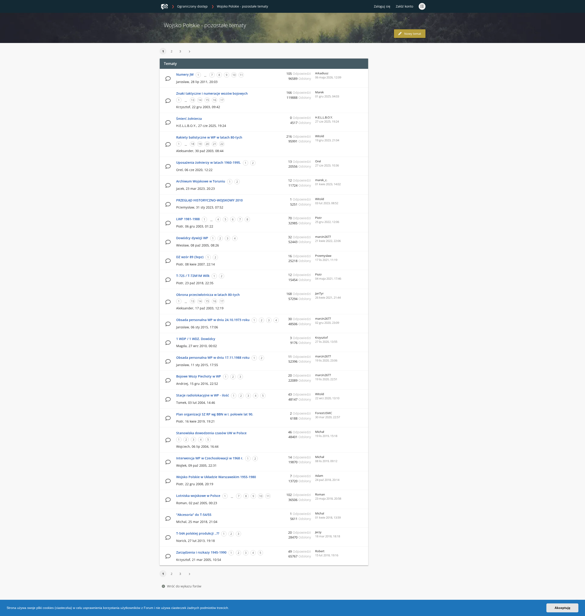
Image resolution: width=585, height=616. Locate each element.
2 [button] (171, 51)
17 (221, 100)
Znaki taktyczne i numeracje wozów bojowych (212, 93)
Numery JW (185, 74)
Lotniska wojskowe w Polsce (198, 495)
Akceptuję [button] (562, 608)
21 (214, 144)
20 (207, 144)
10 (234, 75)
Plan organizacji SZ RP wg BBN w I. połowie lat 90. (214, 414)
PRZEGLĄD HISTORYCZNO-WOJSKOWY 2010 (209, 200)
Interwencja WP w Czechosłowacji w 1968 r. (209, 458)
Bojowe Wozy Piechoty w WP (198, 376)
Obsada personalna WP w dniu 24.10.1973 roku (213, 320)
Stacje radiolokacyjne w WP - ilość (202, 395)
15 (207, 100)
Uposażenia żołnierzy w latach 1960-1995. (208, 162)
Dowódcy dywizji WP (192, 238)
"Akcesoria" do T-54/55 (193, 514)
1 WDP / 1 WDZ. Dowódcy (195, 339)
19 (200, 144)
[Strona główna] (164, 6)
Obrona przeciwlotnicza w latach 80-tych (208, 294)
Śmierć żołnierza (189, 118)
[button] (230, 608)
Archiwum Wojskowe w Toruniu (200, 181)
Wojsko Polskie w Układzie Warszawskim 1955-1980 (216, 477)
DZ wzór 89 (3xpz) (189, 257)
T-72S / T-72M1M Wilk (193, 275)
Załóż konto (404, 6)
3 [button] (180, 51)
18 (192, 144)
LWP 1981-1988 (188, 219)
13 (192, 100)
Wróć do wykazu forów (184, 586)
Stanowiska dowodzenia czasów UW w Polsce (211, 433)
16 (214, 100)
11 (241, 75)
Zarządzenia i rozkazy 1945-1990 (201, 552)
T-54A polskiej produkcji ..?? (197, 533)
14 (200, 100)
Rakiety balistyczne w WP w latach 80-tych (209, 137)
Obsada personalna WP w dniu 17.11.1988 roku (213, 357)
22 (221, 144)
